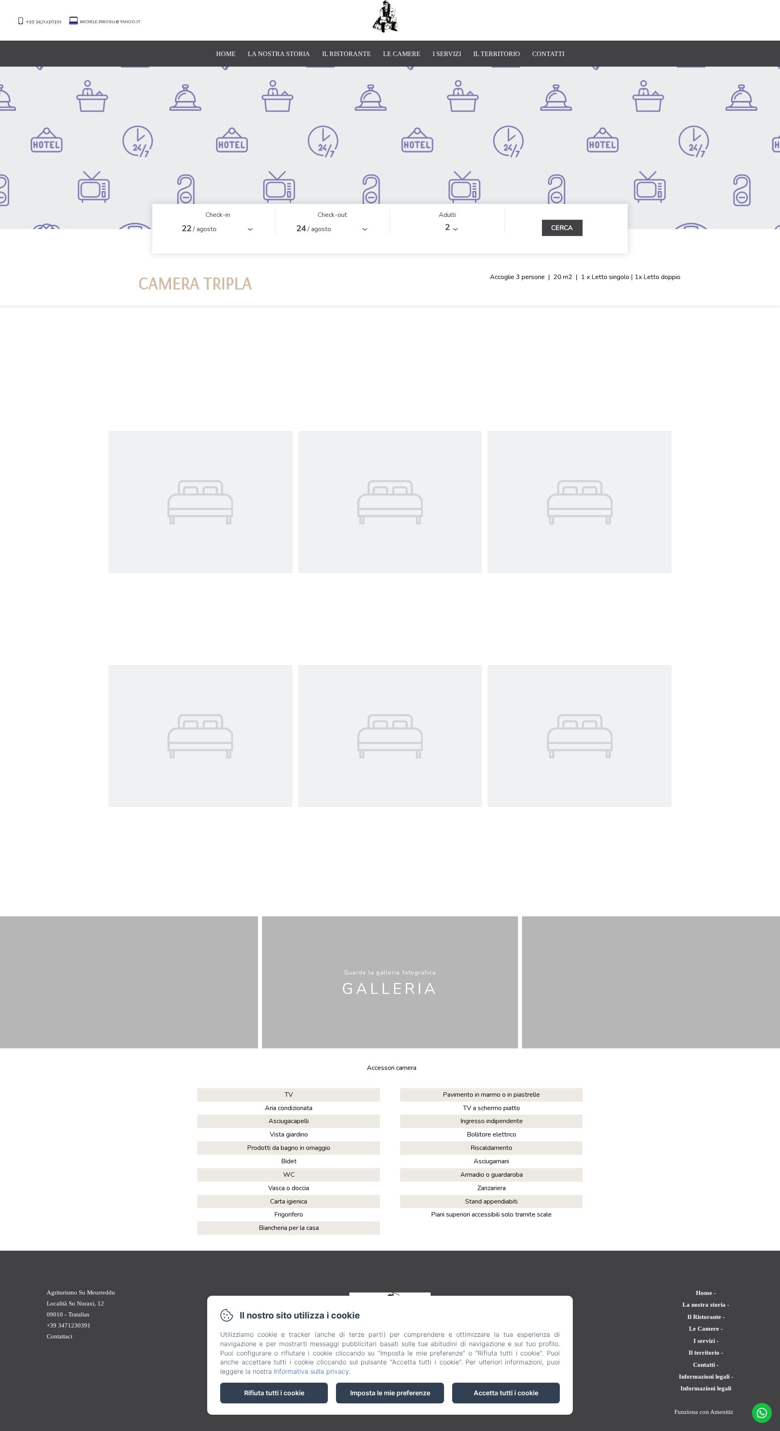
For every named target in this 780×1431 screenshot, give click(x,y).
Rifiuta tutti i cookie (274, 1393)
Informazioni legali (704, 1376)
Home (226, 53)
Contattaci (59, 1336)
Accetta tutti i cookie (506, 1393)
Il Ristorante (346, 53)
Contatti (548, 53)
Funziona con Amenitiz (703, 1412)
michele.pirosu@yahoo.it (110, 21)
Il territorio (496, 53)
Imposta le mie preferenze (390, 1393)
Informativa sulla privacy (311, 1371)
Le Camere (401, 53)
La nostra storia (279, 53)
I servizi (447, 53)
